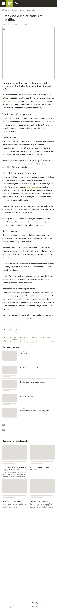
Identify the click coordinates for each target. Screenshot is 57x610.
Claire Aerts (7, 24)
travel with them (9, 101)
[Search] (17, 3)
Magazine (11, 607)
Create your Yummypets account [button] (23, 342)
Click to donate (37, 607)
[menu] (3, 3)
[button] (4, 329)
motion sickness (32, 187)
